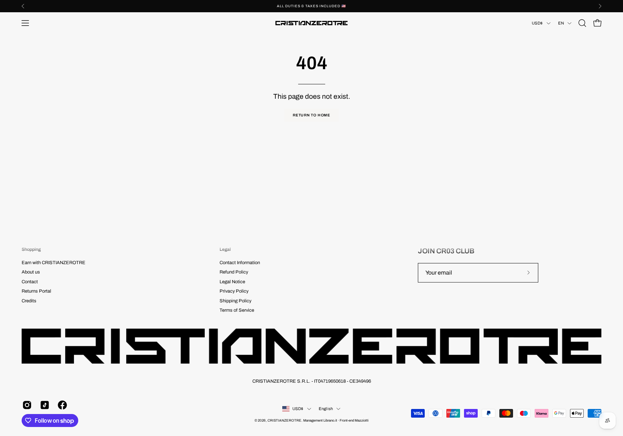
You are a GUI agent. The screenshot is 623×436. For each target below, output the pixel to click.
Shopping (31, 249)
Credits (29, 300)
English (326, 408)
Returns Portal (36, 291)
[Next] (600, 6)
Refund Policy (234, 272)
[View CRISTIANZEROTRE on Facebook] (61, 405)
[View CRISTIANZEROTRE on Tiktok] (43, 405)
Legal (225, 249)
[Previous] (23, 6)
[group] (311, 6)
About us (31, 272)
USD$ (537, 23)
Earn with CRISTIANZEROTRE (53, 262)
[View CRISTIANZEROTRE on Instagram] (26, 405)
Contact (30, 281)
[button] (582, 23)
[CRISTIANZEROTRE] (311, 23)
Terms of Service (237, 310)
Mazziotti (361, 420)
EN (561, 23)
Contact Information (240, 262)
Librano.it (330, 420)
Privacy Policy (234, 291)
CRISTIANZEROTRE (284, 420)
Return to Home (311, 115)
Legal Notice (232, 281)
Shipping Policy (235, 300)
